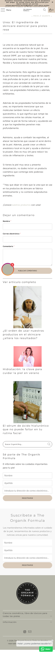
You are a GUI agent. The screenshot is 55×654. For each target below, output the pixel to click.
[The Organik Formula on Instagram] (25, 632)
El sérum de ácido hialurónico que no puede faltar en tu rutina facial (26, 429)
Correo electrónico (12, 233)
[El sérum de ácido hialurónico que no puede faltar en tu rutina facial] (27, 402)
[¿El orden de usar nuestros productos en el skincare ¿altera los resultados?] (27, 307)
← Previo (35, 16)
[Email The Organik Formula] (30, 632)
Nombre (7, 221)
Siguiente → (47, 16)
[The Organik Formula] (27, 10)
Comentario (8, 246)
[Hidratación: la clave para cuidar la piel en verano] (27, 356)
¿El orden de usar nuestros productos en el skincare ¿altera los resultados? (23, 334)
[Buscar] (44, 10)
